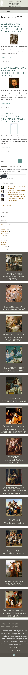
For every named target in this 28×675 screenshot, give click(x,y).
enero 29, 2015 (6, 107)
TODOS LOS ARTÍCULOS (6, 626)
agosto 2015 (4, 232)
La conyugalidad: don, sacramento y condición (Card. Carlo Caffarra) (13, 71)
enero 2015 (3, 248)
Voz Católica (17, 647)
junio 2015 (3, 237)
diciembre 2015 (4, 223)
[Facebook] (14, 654)
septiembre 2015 (5, 230)
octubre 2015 (4, 228)
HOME (2, 622)
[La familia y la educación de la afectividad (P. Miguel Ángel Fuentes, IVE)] (14, 128)
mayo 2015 (3, 239)
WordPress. (19, 649)
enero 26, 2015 (6, 150)
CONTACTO (15, 626)
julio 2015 (3, 234)
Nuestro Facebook (6, 204)
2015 (4, 11)
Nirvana (14, 649)
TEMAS (17, 622)
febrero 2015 (4, 245)
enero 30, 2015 (6, 61)
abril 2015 (3, 241)
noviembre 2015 (4, 226)
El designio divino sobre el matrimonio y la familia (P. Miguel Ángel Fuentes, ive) (13, 28)
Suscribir (4, 175)
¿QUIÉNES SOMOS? (10, 622)
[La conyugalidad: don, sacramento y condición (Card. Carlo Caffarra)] (14, 82)
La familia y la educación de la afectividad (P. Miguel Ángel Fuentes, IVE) (12, 117)
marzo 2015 (3, 243)
